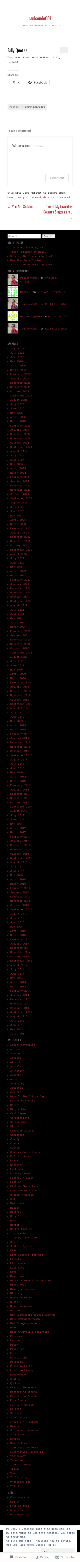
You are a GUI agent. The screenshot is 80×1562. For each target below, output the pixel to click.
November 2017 (20, 798)
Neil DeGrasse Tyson (25, 1319)
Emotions (16, 1169)
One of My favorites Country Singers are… (57, 212)
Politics (16, 1361)
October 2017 (19, 802)
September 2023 (21, 498)
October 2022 (19, 545)
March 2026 (18, 370)
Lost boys (17, 1267)
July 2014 (17, 969)
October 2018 (19, 751)
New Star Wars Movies (26, 260)
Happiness (17, 1203)
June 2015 (17, 922)
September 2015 (21, 909)
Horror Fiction (21, 1229)
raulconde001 (40, 18)
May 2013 (16, 1029)
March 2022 (18, 575)
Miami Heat (18, 1284)
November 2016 (20, 849)
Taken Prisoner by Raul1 (28, 251)
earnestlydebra (31, 316)
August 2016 (19, 862)
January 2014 (19, 995)
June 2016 (17, 871)
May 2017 (16, 824)
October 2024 (19, 442)
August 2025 (19, 399)
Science (15, 1409)
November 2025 (20, 387)
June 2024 (17, 460)
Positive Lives (21, 1366)
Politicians (19, 1357)
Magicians (17, 1276)
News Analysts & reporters (29, 1331)
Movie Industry (21, 1297)
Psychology (18, 1374)
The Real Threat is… (52, 292)
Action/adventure (22, 1045)
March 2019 (18, 729)
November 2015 (20, 900)
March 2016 (18, 883)
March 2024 (18, 472)
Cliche (15, 1126)
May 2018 (16, 772)
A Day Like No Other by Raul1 (32, 264)
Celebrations (19, 1117)
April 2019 (18, 725)
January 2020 (19, 687)
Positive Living (22, 1370)
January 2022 (19, 584)
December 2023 (20, 485)
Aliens (15, 1062)
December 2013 (20, 999)
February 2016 (20, 888)
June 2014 (17, 973)
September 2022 (21, 550)
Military (16, 1293)
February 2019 (20, 734)
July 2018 (17, 763)
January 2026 (19, 378)
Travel (15, 1468)
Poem (13, 1353)
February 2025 (20, 425)
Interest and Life (23, 1237)
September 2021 (21, 601)
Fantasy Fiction (22, 1177)
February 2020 (20, 682)
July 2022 (17, 558)
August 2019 (19, 708)
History (15, 1212)
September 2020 (21, 652)
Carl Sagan (18, 1113)
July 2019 (17, 712)
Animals (15, 1066)
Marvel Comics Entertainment (31, 1280)
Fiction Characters (24, 1186)
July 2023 (17, 507)
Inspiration (19, 1233)
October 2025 (19, 391)
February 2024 (20, 477)
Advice (15, 1053)
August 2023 (19, 502)
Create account (21, 1497)
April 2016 (18, 879)
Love (13, 1272)
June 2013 (17, 1025)
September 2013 (21, 1012)
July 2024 (17, 455)
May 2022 (16, 567)
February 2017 (20, 836)
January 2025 (19, 430)
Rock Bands (18, 1400)
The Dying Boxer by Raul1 (29, 247)
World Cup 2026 (56, 304)
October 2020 (19, 648)
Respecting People (23, 1396)
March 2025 (18, 421)
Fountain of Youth (23, 1190)
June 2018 (17, 768)
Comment (57, 178)
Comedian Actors (22, 1130)
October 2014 (19, 956)
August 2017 (19, 811)
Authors (15, 1092)
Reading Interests (23, 1387)
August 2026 (19, 348)
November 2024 (20, 438)
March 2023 (18, 524)
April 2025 (18, 417)
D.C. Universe (20, 1156)
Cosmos (15, 1147)
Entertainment (20, 1173)
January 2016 (19, 892)
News (13, 1327)
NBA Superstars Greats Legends (33, 1314)
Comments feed (20, 1510)
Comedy (15, 1139)
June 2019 (17, 716)
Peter (14, 1344)
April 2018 (18, 776)
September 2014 (21, 961)
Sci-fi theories (22, 1404)
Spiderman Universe (24, 1430)
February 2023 (20, 528)
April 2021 (18, 622)
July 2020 (17, 661)
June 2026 (17, 357)
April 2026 (18, 365)
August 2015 (19, 913)
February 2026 (20, 374)
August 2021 (19, 605)
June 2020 (17, 665)
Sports (15, 1439)
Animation (17, 1070)
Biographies (19, 1109)
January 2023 (19, 532)
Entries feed (19, 1506)
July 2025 (17, 404)
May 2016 (16, 875)
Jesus (14, 1242)
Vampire (15, 1486)
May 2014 (16, 978)
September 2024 (21, 447)
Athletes (16, 1087)
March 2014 (18, 986)
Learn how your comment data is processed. (39, 197)
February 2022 (20, 579)
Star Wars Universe (24, 1447)
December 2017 (20, 793)
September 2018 (21, 755)
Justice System (21, 1246)
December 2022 (20, 536)
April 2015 (18, 931)
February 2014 (20, 990)
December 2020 (20, 639)
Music (14, 1302)
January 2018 (19, 789)
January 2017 (19, 841)
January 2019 (19, 738)
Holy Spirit (19, 1216)
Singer (15, 1426)
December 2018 (20, 742)
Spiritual (17, 1434)
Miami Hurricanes (22, 1289)
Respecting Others (23, 1392)
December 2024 (20, 434)
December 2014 (20, 948)
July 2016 (17, 866)
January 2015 (19, 943)
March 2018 (18, 781)
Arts (13, 1079)
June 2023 (17, 511)
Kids (13, 1250)
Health (15, 1207)
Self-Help (17, 1413)
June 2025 (17, 408)
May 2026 (16, 361)
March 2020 (18, 678)
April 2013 (18, 1033)
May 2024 (16, 464)
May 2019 (16, 721)
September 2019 (21, 704)
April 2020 (18, 673)
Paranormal (18, 1336)
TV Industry (19, 1477)
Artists (15, 1075)
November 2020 (20, 644)
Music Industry (21, 1306)
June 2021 (17, 614)
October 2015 (19, 905)
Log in (15, 1501)
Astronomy (17, 1083)
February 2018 (20, 785)
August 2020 (19, 656)
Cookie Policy (46, 1544)
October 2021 (19, 597)
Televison (17, 1460)
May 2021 (16, 618)
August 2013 (19, 1016)
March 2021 (18, 626)
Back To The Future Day (27, 1096)
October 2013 (19, 1008)
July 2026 (17, 352)
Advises (15, 1057)
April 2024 (18, 468)
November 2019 (20, 695)
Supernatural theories (26, 1451)
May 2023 (16, 515)
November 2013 (20, 1003)
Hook (13, 1220)
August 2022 (19, 554)
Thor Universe (20, 1464)
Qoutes (15, 1379)
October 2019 (19, 699)
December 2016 (20, 845)
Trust (14, 1473)
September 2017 (21, 806)
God (12, 1199)
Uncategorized (35, 106)
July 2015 (17, 918)
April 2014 (18, 982)
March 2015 (18, 935)
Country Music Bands (25, 1152)
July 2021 (17, 609)
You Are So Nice (20, 206)
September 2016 (21, 858)
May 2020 (16, 669)
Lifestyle (17, 1259)
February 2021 (20, 631)
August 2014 (19, 965)
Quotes (15, 1383)
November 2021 (20, 592)
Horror (15, 1224)
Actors (15, 1049)
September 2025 (21, 395)
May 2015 (16, 926)
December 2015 (20, 896)
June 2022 (17, 562)
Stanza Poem (19, 1443)
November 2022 (20, 541)
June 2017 (17, 819)
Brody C (25, 292)
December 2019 (20, 691)
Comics (15, 1143)
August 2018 (19, 759)
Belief (15, 1105)
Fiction (15, 1182)
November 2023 (20, 489)
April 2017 (18, 828)
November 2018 (20, 746)
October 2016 (19, 853)
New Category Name (23, 1323)
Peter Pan (17, 1349)
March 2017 (18, 832)
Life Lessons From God (26, 1254)
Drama (14, 1160)
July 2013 (17, 1020)
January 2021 (19, 635)
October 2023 (19, 494)
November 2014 (20, 952)
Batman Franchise (22, 1100)
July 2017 (17, 815)
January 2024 (19, 481)
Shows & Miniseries (24, 1421)
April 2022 (18, 571)
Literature (18, 1263)
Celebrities (19, 1122)
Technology (18, 1456)
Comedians (17, 1134)
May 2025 (16, 412)
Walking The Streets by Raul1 (32, 256)
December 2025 (20, 382)
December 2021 (20, 588)
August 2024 (19, 451)
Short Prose (19, 1417)
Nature (15, 1310)
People (15, 1340)
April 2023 (18, 519)
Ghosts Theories (22, 1194)
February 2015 (20, 939)
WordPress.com (20, 1514)
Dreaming (16, 1165)
